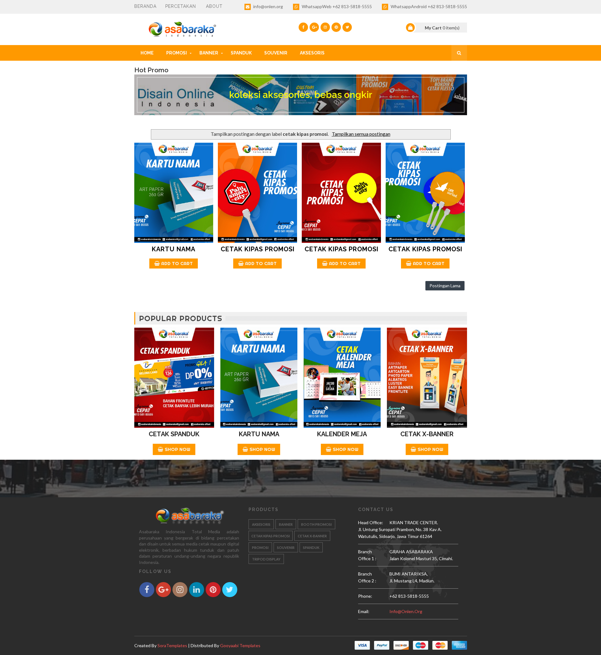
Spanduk (241, 52)
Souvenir (275, 52)
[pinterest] (336, 27)
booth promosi (316, 524)
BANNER (208, 52)
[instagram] (325, 27)
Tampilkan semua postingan (361, 134)
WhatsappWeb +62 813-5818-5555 (336, 6)
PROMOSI (176, 52)
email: (363, 611)
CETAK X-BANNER (427, 434)
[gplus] (314, 27)
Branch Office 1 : (367, 555)
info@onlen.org (267, 6)
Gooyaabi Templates (240, 645)
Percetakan (180, 6)
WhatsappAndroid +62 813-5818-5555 (428, 6)
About (214, 6)
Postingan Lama (444, 285)
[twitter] (347, 27)
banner (286, 524)
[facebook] (303, 27)
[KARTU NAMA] (173, 193)
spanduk (311, 547)
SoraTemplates (172, 645)
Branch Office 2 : (367, 577)
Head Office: (370, 522)
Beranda (145, 6)
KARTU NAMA (173, 249)
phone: (365, 596)
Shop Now (177, 449)
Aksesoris (312, 52)
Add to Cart (177, 263)
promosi (260, 547)
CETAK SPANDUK (174, 434)
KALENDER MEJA (342, 434)
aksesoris (261, 524)
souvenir (286, 547)
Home (147, 52)
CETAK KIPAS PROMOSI (258, 249)
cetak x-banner (312, 536)
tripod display (266, 559)
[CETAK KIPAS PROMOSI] (257, 193)
